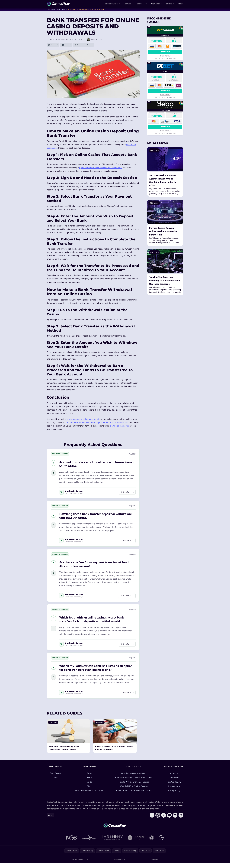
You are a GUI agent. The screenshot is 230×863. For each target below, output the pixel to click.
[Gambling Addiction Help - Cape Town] (136, 837)
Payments (155, 4)
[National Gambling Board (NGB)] (71, 837)
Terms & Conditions (80, 859)
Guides (169, 4)
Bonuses (140, 4)
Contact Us (174, 777)
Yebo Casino (55, 773)
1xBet (55, 777)
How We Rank (173, 786)
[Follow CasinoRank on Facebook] (152, 815)
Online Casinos (111, 4)
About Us (174, 773)
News (180, 4)
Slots (89, 786)
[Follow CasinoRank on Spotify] (175, 815)
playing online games (119, 426)
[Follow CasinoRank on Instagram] (157, 815)
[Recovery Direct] (89, 837)
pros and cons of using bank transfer (84, 419)
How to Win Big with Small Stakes (134, 782)
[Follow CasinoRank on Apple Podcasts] (181, 815)
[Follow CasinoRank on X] (163, 815)
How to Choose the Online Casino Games (133, 777)
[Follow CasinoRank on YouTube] (169, 815)
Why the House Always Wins (134, 773)
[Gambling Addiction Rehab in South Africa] (112, 837)
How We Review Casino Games (89, 790)
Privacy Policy (174, 790)
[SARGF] (151, 837)
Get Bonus (165, 52)
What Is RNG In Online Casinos (134, 786)
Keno (89, 777)
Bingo (89, 773)
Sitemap (154, 859)
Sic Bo (89, 782)
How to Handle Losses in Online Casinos (133, 790)
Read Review (165, 56)
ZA (49, 815)
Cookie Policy (119, 859)
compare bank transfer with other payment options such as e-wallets (96, 422)
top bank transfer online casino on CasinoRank (100, 167)
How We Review (174, 782)
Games (128, 4)
